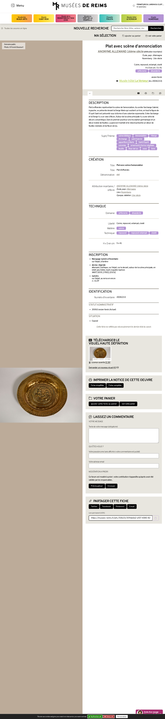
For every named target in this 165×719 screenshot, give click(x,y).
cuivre (121, 228)
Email (131, 506)
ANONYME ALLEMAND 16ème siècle (132, 186)
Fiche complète (115, 385)
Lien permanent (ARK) (97, 513)
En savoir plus (141, 7)
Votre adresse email (96, 462)
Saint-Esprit (144, 142)
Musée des (21, 18)
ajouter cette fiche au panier (104, 404)
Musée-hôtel (131, 18)
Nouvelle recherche (91, 28)
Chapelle (109, 18)
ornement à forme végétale (142, 145)
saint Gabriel (136, 139)
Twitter (94, 506)
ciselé (153, 233)
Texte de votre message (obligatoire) (103, 426)
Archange (123, 139)
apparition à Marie (126, 142)
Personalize (121, 717)
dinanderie (155, 71)
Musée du (87, 18)
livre (153, 148)
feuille (121, 148)
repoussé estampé (139, 233)
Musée (43, 18)
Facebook (106, 506)
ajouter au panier (133, 36)
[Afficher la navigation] (12, 5)
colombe (122, 145)
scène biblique (125, 136)
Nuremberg (126, 192)
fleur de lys (133, 148)
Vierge (154, 136)
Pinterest (120, 506)
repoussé (123, 233)
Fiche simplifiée (97, 385)
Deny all (109, 716)
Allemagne (131, 189)
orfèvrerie (142, 71)
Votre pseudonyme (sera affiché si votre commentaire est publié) (114, 452)
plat (118, 174)
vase (145, 148)
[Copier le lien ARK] (155, 518)
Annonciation (140, 136)
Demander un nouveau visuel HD (102, 367)
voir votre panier (155, 36)
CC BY (107, 362)
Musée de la (65, 18)
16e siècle (136, 195)
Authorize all (95, 716)
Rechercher (156, 28)
